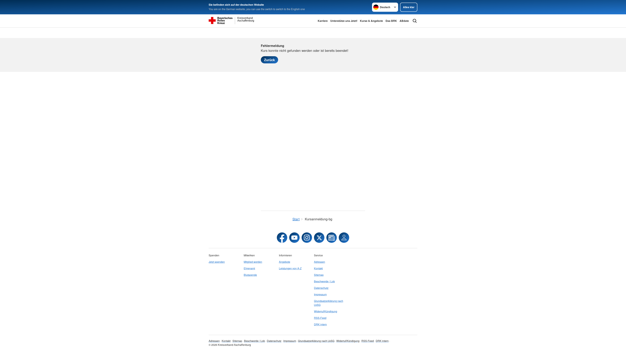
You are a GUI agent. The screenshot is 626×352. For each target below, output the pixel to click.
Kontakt (318, 268)
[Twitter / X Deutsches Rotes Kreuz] (319, 237)
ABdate (404, 21)
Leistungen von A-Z (290, 268)
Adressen (319, 262)
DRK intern (320, 324)
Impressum (320, 294)
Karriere (323, 21)
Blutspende (250, 275)
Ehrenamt (249, 268)
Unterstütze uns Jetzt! (343, 21)
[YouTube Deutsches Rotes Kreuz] (294, 237)
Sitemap (319, 275)
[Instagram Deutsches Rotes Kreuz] (307, 237)
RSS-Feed (320, 318)
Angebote (284, 262)
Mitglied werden (253, 262)
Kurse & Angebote (371, 21)
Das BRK (391, 21)
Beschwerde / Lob (324, 281)
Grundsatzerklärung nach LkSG (328, 303)
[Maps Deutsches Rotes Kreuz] (344, 237)
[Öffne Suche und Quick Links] (414, 20)
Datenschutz (321, 288)
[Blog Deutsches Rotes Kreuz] (331, 237)
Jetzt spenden (217, 262)
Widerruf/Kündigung (325, 311)
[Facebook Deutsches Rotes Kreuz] (282, 237)
